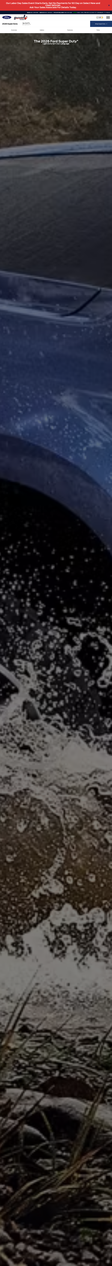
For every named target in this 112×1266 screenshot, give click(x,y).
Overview (14, 30)
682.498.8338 (32, 12)
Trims (98, 30)
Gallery (42, 30)
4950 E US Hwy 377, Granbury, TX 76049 (97, 12)
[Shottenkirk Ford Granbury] (21, 17)
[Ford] (6, 17)
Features (70, 30)
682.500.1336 (63, 12)
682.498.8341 (45, 12)
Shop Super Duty (100, 24)
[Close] (109, 5)
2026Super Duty (10, 24)
